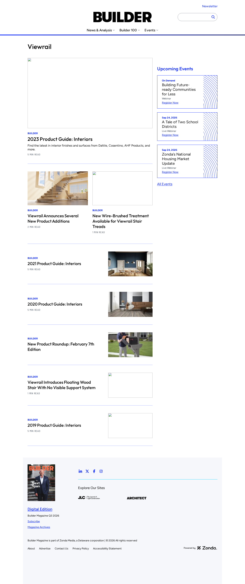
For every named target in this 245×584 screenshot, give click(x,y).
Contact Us (61, 548)
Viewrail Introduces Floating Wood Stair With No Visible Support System (62, 385)
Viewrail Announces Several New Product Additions (53, 218)
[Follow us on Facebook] (94, 471)
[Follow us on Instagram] (101, 471)
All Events (164, 184)
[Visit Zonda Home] (200, 547)
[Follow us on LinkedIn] (80, 471)
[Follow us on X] (87, 471)
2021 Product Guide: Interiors (54, 263)
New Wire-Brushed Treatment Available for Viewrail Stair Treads (120, 221)
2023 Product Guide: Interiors (60, 139)
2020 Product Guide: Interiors (55, 304)
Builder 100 (128, 30)
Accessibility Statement (107, 548)
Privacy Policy (81, 548)
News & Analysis (99, 30)
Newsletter (209, 6)
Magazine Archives (39, 527)
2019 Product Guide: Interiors (54, 425)
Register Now (170, 102)
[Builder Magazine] (122, 17)
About (31, 548)
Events (150, 30)
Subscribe (34, 521)
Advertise (45, 548)
